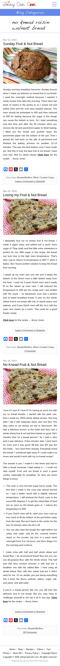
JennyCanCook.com (29, 657)
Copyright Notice (49, 653)
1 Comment (30, 351)
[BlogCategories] (30, 12)
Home (12, 649)
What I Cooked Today (43, 177)
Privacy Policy (31, 653)
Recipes (30, 649)
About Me (17, 653)
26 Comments (30, 632)
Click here (8, 320)
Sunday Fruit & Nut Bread (23, 44)
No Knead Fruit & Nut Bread (24, 365)
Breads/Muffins (24, 177)
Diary (20, 649)
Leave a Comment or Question (30, 181)
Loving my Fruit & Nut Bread (25, 195)
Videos (40, 649)
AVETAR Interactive (38, 661)
